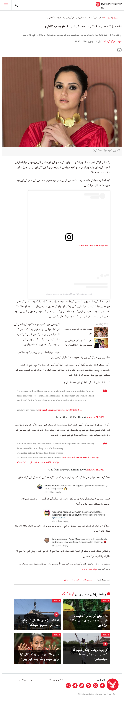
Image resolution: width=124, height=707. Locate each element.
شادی (66, 579)
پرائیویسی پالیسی (25, 679)
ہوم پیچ (115, 17)
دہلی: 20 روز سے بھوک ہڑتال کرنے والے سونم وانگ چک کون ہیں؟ (38, 656)
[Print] (119, 50)
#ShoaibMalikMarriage (87, 458)
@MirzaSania (45, 410)
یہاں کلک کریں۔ (89, 569)
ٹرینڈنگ (106, 17)
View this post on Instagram (93, 245)
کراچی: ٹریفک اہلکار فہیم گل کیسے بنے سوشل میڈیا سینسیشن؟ (90, 654)
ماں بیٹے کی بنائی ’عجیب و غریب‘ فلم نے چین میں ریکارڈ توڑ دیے (89, 620)
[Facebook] (102, 685)
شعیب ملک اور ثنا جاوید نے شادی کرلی (78, 331)
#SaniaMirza (23, 462)
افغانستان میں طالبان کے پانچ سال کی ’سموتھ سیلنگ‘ (40, 622)
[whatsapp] (68, 685)
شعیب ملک (88, 579)
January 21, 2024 (95, 417)
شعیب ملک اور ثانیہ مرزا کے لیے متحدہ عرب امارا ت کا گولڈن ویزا (78, 343)
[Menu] (5, 5)
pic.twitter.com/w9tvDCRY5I (67, 410)
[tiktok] (75, 685)
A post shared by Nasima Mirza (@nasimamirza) (69, 294)
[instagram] (88, 685)
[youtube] (81, 685)
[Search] (16, 5)
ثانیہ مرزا (76, 579)
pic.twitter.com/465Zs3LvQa (44, 462)
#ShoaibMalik (68, 458)
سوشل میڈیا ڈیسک (113, 41)
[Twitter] (95, 685)
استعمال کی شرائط (55, 679)
